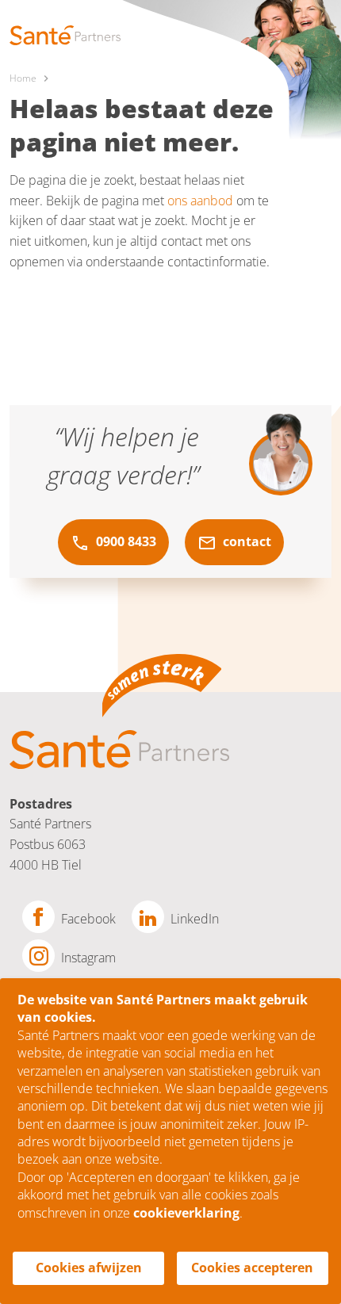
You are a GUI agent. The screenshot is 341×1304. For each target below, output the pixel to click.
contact (245, 541)
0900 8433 (124, 541)
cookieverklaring (186, 1213)
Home (23, 78)
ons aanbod (200, 200)
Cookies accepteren (252, 1267)
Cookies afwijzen (89, 1267)
